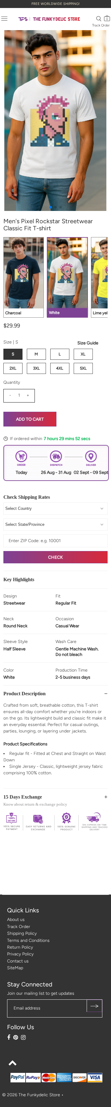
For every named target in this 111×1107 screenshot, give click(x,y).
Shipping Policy (22, 933)
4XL (59, 368)
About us (16, 919)
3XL (36, 368)
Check (55, 557)
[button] (50, 207)
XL (83, 354)
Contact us (18, 961)
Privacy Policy (20, 954)
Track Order (101, 25)
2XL (13, 368)
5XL (83, 368)
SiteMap (15, 967)
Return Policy (20, 947)
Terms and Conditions (28, 940)
